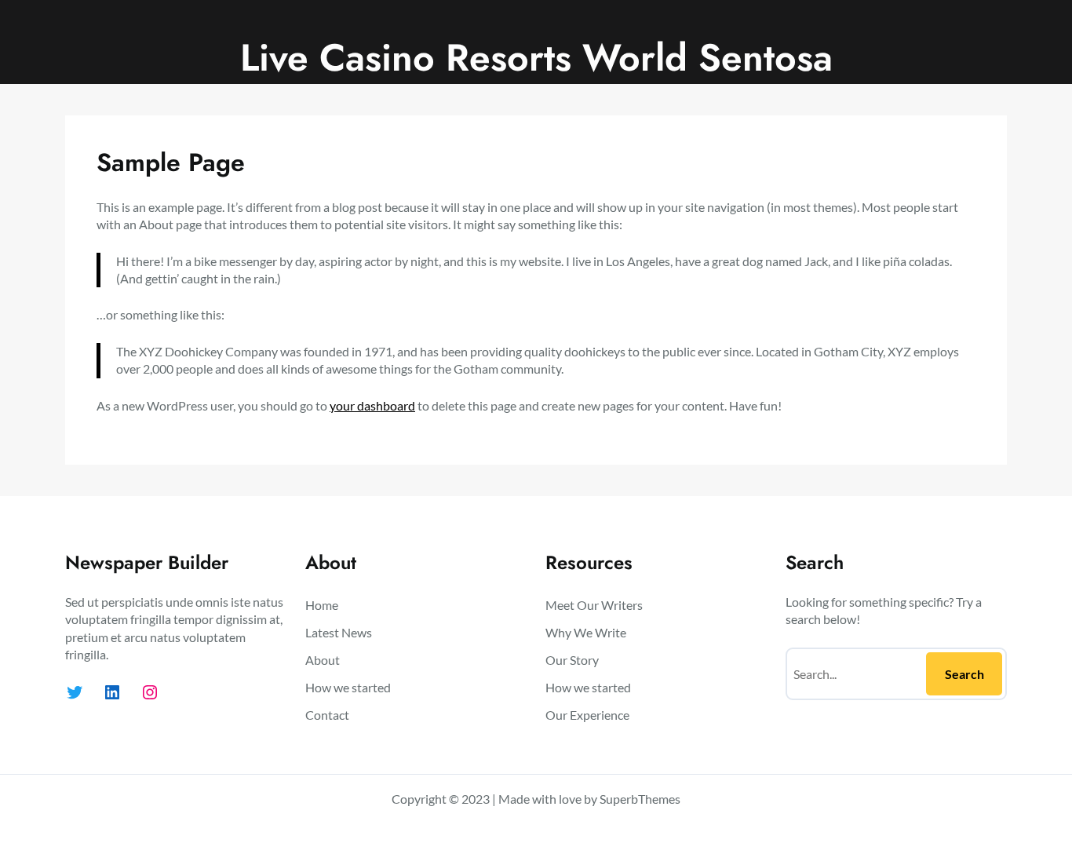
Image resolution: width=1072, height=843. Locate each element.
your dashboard (372, 405)
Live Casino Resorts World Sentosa (536, 58)
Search (964, 673)
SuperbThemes (640, 798)
